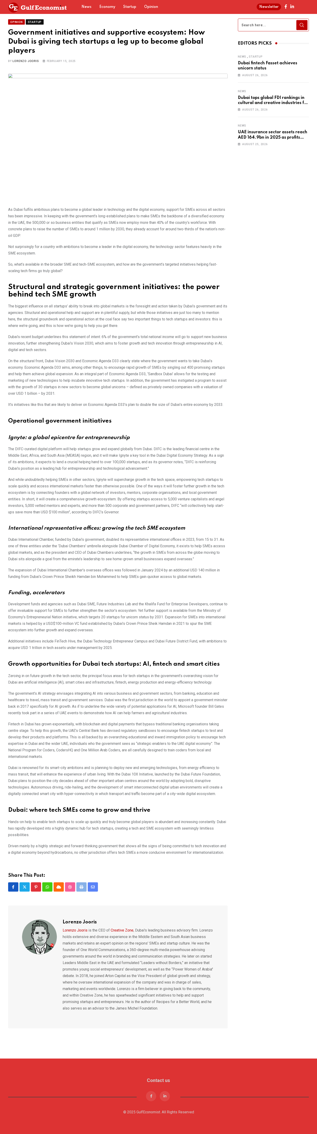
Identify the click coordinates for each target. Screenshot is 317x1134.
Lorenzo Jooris (26, 51)
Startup (129, 7)
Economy (107, 7)
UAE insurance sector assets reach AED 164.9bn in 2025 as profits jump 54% (272, 137)
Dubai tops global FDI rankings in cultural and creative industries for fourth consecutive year (273, 103)
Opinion (151, 7)
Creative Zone (122, 921)
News (86, 7)
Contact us (158, 1071)
